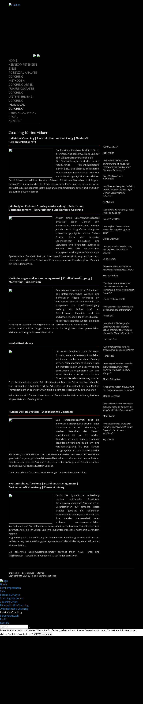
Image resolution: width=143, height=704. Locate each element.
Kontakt (15, 121)
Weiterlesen (45, 634)
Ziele (12, 68)
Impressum (14, 572)
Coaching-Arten (21, 84)
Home (13, 60)
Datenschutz (28, 572)
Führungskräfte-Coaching (22, 91)
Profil (13, 117)
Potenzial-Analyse (23, 72)
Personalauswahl (22, 113)
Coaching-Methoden (17, 78)
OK (36, 634)
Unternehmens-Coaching (21, 99)
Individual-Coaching (17, 107)
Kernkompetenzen (23, 64)
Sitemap (40, 572)
